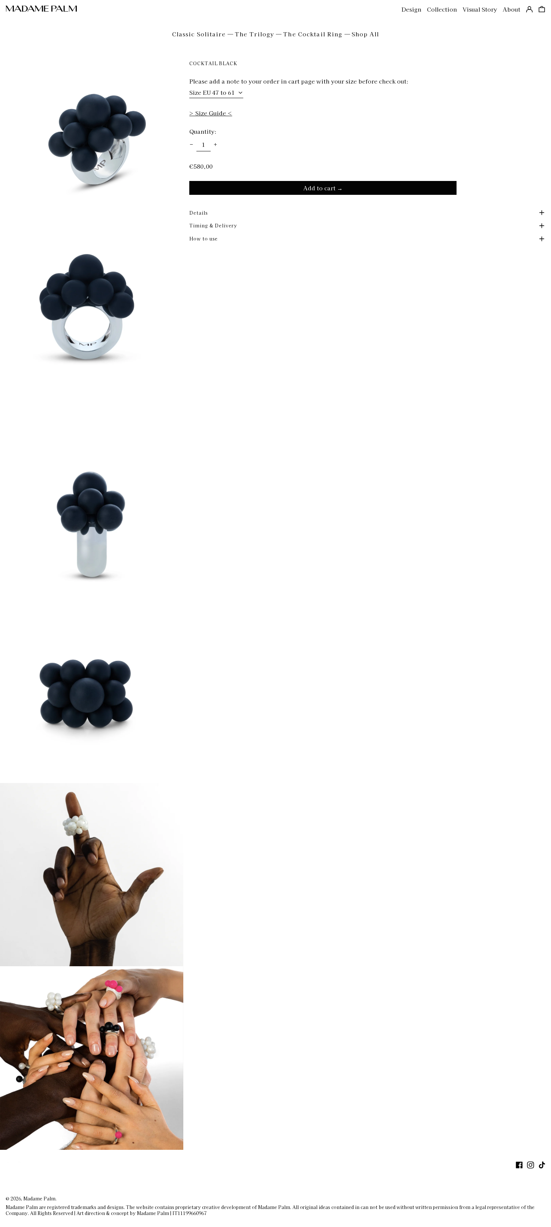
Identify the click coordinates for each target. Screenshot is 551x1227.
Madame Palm (39, 1198)
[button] (541, 9)
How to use (203, 238)
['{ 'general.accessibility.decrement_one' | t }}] (191, 144)
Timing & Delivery (213, 225)
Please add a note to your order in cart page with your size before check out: (298, 81)
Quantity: (202, 131)
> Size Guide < (210, 113)
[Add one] (215, 144)
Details (198, 212)
